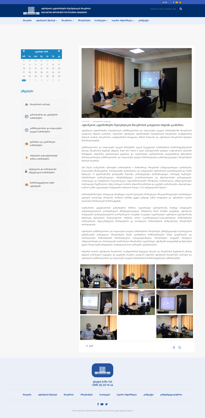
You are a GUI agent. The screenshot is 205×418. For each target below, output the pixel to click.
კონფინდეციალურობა (171, 395)
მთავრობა (69, 395)
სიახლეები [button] (100, 20)
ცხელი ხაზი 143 (102, 381)
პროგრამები (84, 20)
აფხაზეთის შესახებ (47, 395)
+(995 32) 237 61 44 (102, 385)
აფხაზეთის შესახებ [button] (46, 20)
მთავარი (27, 20)
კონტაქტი (143, 20)
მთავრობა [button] (66, 20)
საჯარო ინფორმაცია (127, 395)
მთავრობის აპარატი (102, 121)
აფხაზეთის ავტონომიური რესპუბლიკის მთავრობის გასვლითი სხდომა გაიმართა (133, 125)
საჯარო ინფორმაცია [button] (122, 20)
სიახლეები (104, 395)
